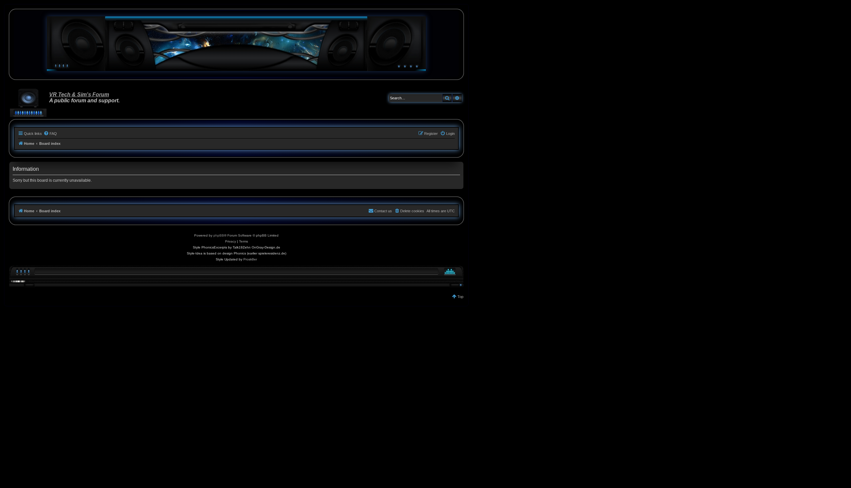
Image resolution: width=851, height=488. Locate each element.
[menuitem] (50, 134)
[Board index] (236, 43)
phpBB (218, 235)
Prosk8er (250, 259)
